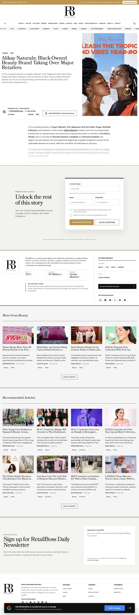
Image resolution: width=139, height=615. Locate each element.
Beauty (5, 53)
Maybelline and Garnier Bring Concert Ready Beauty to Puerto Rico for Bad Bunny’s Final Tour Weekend (52, 351)
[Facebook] (22, 602)
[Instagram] (34, 602)
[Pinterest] (38, 602)
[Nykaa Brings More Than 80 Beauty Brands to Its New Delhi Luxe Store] (18, 335)
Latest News (67, 589)
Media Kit (102, 23)
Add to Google (115, 608)
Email (72, 197)
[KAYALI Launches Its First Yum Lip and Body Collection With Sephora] (120, 417)
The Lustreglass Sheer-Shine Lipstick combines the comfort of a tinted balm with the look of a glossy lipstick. (52, 440)
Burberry (46, 29)
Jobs (75, 23)
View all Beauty (69, 377)
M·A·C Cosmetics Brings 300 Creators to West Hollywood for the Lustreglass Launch (51, 432)
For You (28, 23)
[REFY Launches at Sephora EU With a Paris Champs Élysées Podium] (86, 464)
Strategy (121, 267)
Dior (12, 29)
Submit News (118, 589)
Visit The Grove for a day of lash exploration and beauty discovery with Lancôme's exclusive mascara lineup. (52, 487)
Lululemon (22, 29)
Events (80, 23)
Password (99, 197)
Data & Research (91, 23)
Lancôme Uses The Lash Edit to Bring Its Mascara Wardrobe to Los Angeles (52, 479)
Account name (75, 184)
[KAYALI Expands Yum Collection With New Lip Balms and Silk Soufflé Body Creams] (120, 335)
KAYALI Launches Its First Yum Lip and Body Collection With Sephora (120, 432)
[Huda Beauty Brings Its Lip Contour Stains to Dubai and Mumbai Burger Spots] (86, 335)
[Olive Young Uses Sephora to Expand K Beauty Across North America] (18, 417)
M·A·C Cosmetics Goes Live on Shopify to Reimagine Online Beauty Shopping (85, 432)
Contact (118, 23)
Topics (20, 23)
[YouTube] (30, 602)
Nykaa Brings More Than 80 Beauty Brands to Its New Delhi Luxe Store (17, 350)
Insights (69, 23)
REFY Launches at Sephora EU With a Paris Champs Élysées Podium (85, 479)
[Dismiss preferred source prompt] (130, 608)
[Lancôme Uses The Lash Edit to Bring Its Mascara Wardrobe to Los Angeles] (52, 464)
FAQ (11, 53)
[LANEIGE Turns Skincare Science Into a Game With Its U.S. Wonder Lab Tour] (120, 464)
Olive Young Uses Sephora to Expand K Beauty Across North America (17, 432)
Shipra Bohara (76, 364)
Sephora (84, 29)
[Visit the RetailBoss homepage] (11, 265)
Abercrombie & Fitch (114, 29)
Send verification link (81, 222)
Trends (62, 23)
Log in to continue (107, 222)
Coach (56, 29)
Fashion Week (53, 23)
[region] (68, 28)
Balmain (128, 29)
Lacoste (65, 29)
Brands (44, 23)
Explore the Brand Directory (109, 286)
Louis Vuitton (34, 29)
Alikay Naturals (104, 277)
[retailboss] (69, 12)
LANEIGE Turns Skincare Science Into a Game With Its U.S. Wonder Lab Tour (120, 479)
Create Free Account (129, 2)
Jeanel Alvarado (42, 364)
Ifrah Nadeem (110, 364)
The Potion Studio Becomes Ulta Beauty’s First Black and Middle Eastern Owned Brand (18, 479)
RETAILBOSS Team (16, 111)
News (113, 267)
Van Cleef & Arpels (97, 29)
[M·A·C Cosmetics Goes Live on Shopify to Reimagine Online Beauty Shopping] (86, 417)
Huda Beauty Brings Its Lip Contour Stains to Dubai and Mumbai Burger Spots (85, 350)
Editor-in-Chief (93, 592)
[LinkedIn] (42, 602)
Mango (74, 29)
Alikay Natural (70, 130)
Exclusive (36, 23)
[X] (26, 602)
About (109, 23)
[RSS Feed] (46, 602)
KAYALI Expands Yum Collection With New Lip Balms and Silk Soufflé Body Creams (119, 351)
